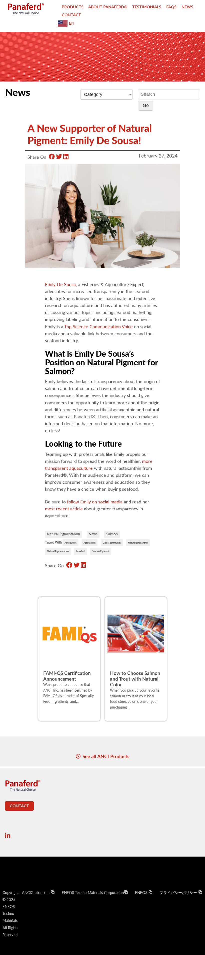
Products (73, 7)
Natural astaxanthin (138, 543)
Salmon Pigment (100, 551)
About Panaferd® (107, 7)
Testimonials (146, 7)
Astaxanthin (90, 543)
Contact (71, 15)
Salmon (112, 534)
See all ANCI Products (105, 756)
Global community (112, 543)
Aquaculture (70, 543)
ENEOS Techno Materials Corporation (93, 893)
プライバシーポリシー (179, 893)
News (187, 7)
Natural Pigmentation (63, 534)
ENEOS (141, 893)
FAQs (171, 7)
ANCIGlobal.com (36, 893)
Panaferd (80, 551)
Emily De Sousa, (61, 285)
